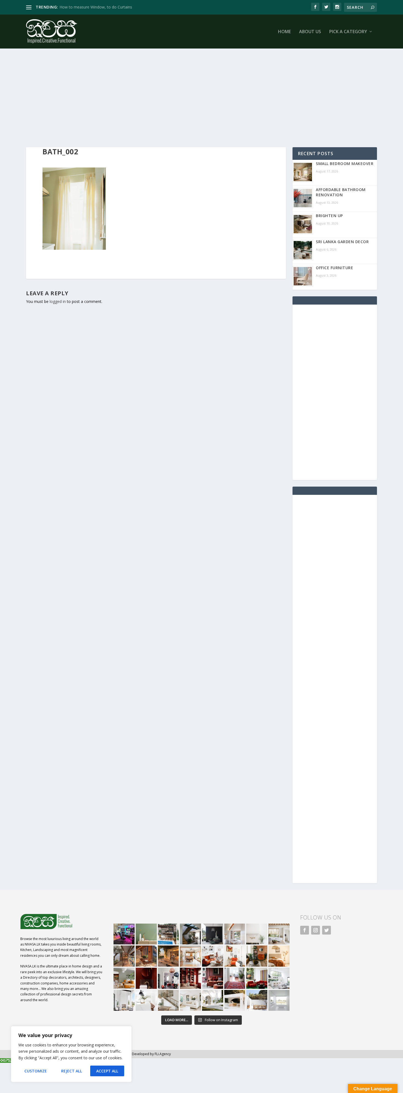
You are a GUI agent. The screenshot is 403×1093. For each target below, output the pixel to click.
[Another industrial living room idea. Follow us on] (212, 956)
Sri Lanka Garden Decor (342, 241)
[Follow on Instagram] (315, 930)
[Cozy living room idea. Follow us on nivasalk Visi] (190, 1000)
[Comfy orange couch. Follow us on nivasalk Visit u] (124, 978)
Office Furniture (334, 267)
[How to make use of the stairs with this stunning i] (190, 934)
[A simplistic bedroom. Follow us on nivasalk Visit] (279, 956)
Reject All (71, 1071)
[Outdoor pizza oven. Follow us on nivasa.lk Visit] (168, 934)
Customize (35, 1071)
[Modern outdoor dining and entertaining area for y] (256, 1000)
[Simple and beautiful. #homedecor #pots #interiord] (146, 934)
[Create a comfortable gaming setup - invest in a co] (124, 934)
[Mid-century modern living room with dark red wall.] (212, 978)
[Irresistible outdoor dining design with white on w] (234, 1000)
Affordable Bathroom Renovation (341, 192)
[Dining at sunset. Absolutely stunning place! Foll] (168, 956)
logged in (58, 301)
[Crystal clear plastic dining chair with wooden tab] (146, 956)
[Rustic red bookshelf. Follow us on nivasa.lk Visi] (190, 978)
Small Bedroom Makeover (344, 163)
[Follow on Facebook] (304, 930)
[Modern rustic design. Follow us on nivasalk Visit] (168, 1000)
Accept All (107, 1071)
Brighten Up (329, 215)
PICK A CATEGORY (348, 32)
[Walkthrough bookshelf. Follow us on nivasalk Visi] (124, 956)
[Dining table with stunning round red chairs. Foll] (168, 978)
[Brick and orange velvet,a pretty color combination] (256, 956)
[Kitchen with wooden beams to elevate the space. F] (279, 934)
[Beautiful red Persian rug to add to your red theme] (234, 978)
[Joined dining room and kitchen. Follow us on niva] (190, 956)
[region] (71, 1054)
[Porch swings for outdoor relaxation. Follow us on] (124, 1000)
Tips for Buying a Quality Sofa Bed (90, 7)
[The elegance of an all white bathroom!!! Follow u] (279, 1000)
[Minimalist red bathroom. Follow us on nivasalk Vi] (146, 978)
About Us (310, 32)
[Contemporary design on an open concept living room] (279, 978)
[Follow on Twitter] (326, 930)
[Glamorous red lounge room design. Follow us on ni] (256, 978)
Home (284, 32)
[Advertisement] (190, 97)
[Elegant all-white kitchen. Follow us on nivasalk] (146, 1000)
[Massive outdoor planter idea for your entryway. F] (212, 934)
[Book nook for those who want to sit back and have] (234, 934)
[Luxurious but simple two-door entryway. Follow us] (212, 1000)
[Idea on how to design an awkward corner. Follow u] (234, 956)
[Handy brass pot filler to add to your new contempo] (256, 934)
